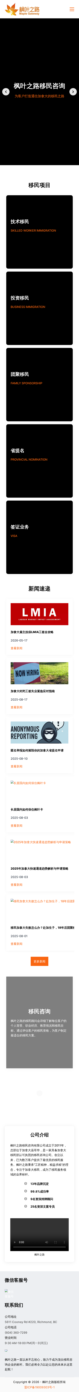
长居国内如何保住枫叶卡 (27, 809)
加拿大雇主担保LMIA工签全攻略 (32, 632)
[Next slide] (73, 91)
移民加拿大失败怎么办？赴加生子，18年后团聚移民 (45, 927)
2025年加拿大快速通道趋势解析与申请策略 (39, 868)
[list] (39, 91)
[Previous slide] (6, 91)
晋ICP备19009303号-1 (39, 1387)
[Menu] (72, 9)
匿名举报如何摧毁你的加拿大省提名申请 (37, 750)
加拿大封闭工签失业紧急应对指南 (33, 691)
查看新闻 (16, 648)
